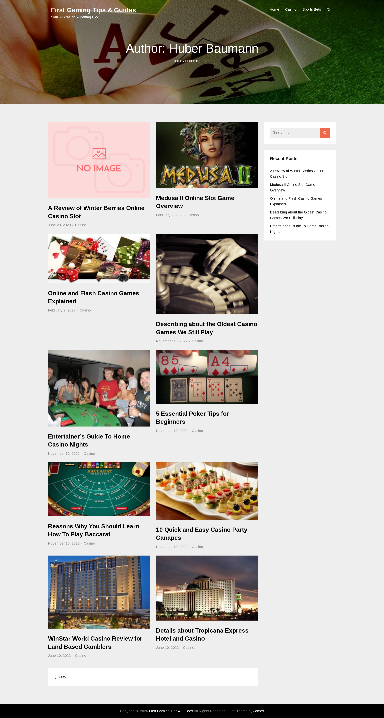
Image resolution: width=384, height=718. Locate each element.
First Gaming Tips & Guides (93, 10)
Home (274, 9)
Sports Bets (311, 9)
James (258, 711)
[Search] (328, 9)
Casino (290, 9)
